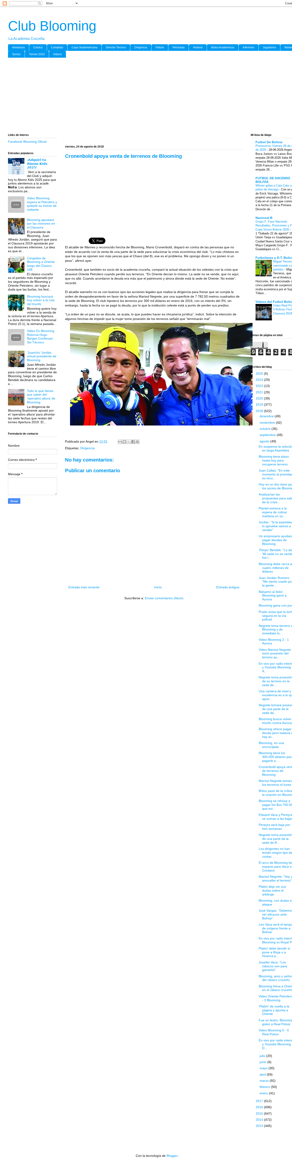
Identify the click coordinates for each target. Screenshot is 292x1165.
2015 (260, 1113)
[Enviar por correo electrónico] (120, 441)
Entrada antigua (227, 587)
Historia (198, 47)
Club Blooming (52, 26)
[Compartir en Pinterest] (137, 441)
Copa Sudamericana (84, 47)
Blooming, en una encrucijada (271, 745)
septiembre (268, 435)
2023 (260, 386)
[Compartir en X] (128, 441)
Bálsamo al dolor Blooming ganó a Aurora (273, 595)
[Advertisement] (145, 96)
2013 (260, 1126)
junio (263, 1062)
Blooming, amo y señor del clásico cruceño (275, 978)
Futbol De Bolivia (269, 142)
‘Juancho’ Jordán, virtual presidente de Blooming (41, 356)
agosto (265, 441)
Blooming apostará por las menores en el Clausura (41, 223)
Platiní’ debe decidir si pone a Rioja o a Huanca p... (274, 952)
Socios (16, 54)
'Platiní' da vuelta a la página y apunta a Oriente (274, 1010)
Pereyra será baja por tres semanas (274, 826)
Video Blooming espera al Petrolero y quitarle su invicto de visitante (42, 203)
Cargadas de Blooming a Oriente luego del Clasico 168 (41, 263)
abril (263, 1074)
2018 (260, 411)
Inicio (158, 587)
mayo (264, 1068)
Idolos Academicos (222, 47)
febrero (265, 1087)
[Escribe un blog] (124, 441)
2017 (260, 1101)
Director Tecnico (116, 47)
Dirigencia (140, 47)
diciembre (267, 416)
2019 (260, 404)
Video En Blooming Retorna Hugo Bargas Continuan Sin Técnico (40, 336)
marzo (265, 1080)
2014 (260, 1119)
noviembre (268, 422)
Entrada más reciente (83, 587)
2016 (260, 1107)
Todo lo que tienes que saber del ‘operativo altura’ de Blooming (41, 396)
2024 (260, 379)
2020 (260, 398)
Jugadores (269, 47)
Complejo (57, 47)
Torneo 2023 (37, 54)
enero (264, 1093)
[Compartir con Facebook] (133, 441)
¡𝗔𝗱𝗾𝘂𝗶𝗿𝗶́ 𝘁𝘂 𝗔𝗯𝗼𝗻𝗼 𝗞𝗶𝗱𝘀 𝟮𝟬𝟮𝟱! (37, 163)
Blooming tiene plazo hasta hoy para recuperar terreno (274, 460)
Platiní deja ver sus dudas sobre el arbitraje (272, 890)
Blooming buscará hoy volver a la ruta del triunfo (41, 300)
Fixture (160, 47)
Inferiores (248, 47)
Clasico (38, 47)
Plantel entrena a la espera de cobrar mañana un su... (273, 512)
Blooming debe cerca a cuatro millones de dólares (275, 567)
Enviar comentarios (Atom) (164, 598)
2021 (260, 392)
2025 (260, 373)
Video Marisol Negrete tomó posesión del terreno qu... (275, 653)
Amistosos (18, 47)
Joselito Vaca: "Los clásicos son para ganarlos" (273, 966)
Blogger (172, 1155)
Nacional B (264, 218)
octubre (265, 429)
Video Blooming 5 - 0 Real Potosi (274, 1032)
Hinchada (178, 47)
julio (263, 1056)
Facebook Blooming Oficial (27, 141)
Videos (57, 54)
